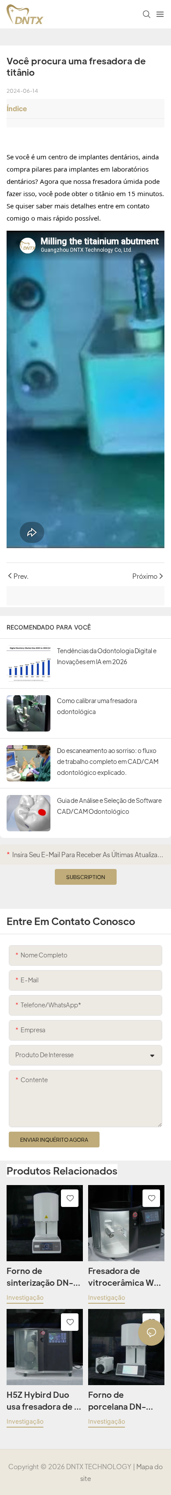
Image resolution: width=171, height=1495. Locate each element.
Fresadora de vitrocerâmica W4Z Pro (126, 1277)
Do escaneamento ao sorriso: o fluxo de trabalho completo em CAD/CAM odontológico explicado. (107, 761)
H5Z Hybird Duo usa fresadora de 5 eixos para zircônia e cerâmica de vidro (43, 1400)
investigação (25, 1297)
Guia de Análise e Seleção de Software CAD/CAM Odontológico (109, 805)
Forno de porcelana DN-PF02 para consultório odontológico (117, 1400)
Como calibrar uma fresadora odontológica (97, 705)
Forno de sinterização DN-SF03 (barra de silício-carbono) (40, 1277)
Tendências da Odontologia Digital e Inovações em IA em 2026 (107, 656)
